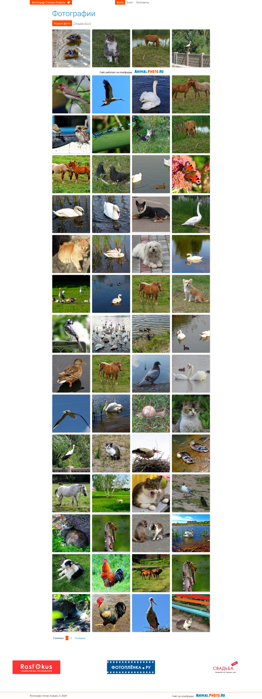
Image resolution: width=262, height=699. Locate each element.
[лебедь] (111, 254)
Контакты (142, 2)
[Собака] (151, 254)
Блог (130, 2)
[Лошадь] (191, 134)
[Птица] (191, 48)
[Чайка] (71, 413)
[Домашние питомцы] (191, 413)
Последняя (80, 638)
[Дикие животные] (191, 294)
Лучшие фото (82, 23)
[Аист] (71, 453)
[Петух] (111, 573)
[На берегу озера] (191, 493)
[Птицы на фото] (191, 334)
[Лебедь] (151, 94)
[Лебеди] (111, 214)
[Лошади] (111, 374)
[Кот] (111, 48)
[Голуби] (111, 174)
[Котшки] (151, 134)
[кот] (151, 493)
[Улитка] (151, 413)
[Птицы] (111, 294)
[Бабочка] (191, 174)
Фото (120, 2)
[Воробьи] (71, 134)
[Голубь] (151, 374)
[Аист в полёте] (111, 94)
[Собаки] (151, 214)
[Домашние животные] (71, 493)
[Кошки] (111, 453)
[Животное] (151, 48)
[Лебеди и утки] (151, 174)
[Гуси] (71, 294)
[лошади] (71, 174)
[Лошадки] (191, 94)
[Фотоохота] (71, 48)
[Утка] (71, 374)
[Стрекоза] (111, 134)
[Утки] (191, 453)
